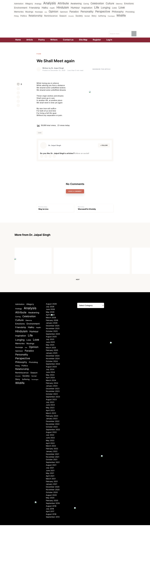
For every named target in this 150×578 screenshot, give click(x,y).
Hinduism (63, 7)
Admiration (18, 4)
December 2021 (52, 454)
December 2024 (52, 356)
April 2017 (50, 511)
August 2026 (51, 304)
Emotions (129, 3)
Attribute (63, 3)
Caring (86, 4)
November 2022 (53, 424)
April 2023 (50, 410)
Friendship (34, 7)
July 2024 (50, 369)
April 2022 (50, 443)
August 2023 (51, 399)
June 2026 (50, 309)
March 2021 (51, 479)
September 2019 (53, 503)
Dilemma (119, 4)
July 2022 (50, 435)
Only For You (64, 254)
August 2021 (51, 465)
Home (18, 40)
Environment (20, 7)
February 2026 (52, 320)
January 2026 (51, 323)
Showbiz (71, 16)
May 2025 (50, 345)
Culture (110, 3)
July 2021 (50, 468)
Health (52, 8)
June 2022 (50, 438)
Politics (23, 16)
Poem (39, 54)
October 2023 (52, 394)
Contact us (68, 40)
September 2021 (53, 462)
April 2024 (50, 377)
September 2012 (53, 517)
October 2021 (51, 459)
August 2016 (51, 514)
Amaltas (139, 254)
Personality (87, 11)
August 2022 (51, 432)
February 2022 (52, 448)
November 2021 (52, 457)
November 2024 (53, 358)
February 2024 (52, 383)
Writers (53, 40)
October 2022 (52, 427)
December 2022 (52, 421)
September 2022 (53, 429)
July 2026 (50, 307)
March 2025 (51, 347)
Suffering (102, 16)
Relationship (35, 15)
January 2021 (51, 484)
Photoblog (130, 12)
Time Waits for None (108, 254)
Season (63, 16)
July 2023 (50, 402)
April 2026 (50, 315)
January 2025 (51, 353)
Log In (109, 40)
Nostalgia (39, 12)
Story (94, 16)
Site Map (83, 40)
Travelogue (111, 16)
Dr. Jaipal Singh (57, 68)
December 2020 (52, 487)
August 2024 (51, 367)
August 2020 (51, 495)
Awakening (76, 3)
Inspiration (87, 7)
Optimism (64, 12)
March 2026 (51, 317)
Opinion (53, 11)
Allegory (29, 3)
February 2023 (52, 416)
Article (29, 40)
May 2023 (50, 408)
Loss (114, 7)
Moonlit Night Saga (29, 254)
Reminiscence (51, 16)
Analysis (49, 3)
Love (122, 7)
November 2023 (53, 391)
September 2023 (53, 397)
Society (79, 16)
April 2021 (50, 476)
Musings (29, 11)
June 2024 (50, 372)
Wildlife (121, 15)
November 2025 (53, 328)
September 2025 (53, 334)
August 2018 (51, 506)
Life (96, 7)
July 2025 (50, 339)
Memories (18, 11)
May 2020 (50, 498)
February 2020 (52, 500)
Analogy (38, 4)
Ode (46, 12)
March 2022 (51, 446)
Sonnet (87, 16)
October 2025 (52, 331)
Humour (75, 7)
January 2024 (51, 386)
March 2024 (51, 380)
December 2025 (52, 326)
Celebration (97, 3)
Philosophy (118, 11)
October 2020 (52, 492)
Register (97, 40)
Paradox (74, 11)
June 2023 (50, 405)
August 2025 (51, 336)
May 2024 (50, 375)
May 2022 (50, 440)
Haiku (45, 7)
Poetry (41, 40)
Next (78, 279)
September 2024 (53, 364)
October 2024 (52, 361)
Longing (105, 7)
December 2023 (52, 388)
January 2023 (51, 418)
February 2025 (52, 350)
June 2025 (50, 342)
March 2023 (51, 413)
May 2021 (50, 473)
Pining (16, 16)
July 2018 (50, 509)
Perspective (102, 11)
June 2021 (50, 470)
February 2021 (52, 481)
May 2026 (50, 312)
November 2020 (53, 489)
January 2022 (51, 451)
